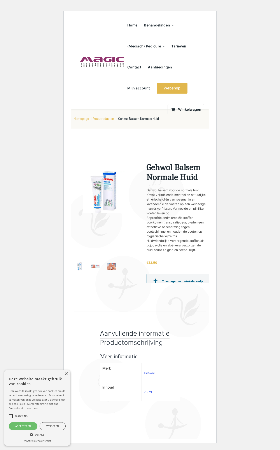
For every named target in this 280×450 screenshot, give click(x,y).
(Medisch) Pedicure (144, 46)
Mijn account (138, 88)
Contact (134, 67)
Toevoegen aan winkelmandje (182, 281)
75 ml (148, 392)
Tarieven (178, 46)
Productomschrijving (131, 342)
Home (132, 25)
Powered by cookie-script (37, 441)
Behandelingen (157, 25)
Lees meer (32, 408)
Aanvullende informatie (135, 333)
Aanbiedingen (160, 67)
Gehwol (149, 373)
